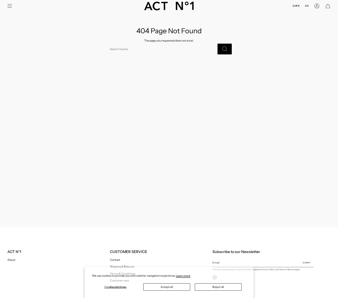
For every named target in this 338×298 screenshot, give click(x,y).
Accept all (166, 287)
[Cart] (328, 6)
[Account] (317, 6)
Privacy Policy (268, 269)
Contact (115, 259)
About (11, 259)
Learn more (183, 275)
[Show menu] (9, 6)
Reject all (218, 287)
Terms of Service (286, 269)
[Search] (225, 49)
